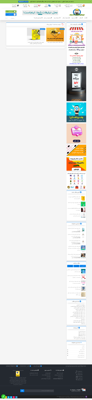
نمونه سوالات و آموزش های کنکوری (79, 322)
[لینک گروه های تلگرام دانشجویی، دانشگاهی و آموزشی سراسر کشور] (83, 271)
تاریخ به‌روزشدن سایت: (82, 338)
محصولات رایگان (65, 18)
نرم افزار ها (83, 319)
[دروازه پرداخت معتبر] (18, 376)
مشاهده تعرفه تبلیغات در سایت (46, 375)
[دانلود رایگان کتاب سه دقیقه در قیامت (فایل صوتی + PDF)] (83, 294)
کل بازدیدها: (83, 335)
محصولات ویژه (56, 18)
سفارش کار (25, 5)
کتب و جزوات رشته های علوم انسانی (79, 312)
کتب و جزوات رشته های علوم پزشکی (79, 315)
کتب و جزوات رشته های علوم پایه (79, 313)
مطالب (80, 18)
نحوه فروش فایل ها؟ (37, 18)
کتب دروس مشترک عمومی (80, 310)
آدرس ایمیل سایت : (60, 376)
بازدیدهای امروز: (82, 333)
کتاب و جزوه (74, 18)
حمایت (46, 5)
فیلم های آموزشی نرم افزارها (80, 309)
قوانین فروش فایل (47, 373)
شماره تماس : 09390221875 (23, 1)
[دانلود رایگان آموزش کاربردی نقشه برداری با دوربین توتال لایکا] (83, 288)
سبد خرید (9, 11)
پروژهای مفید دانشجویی (81, 305)
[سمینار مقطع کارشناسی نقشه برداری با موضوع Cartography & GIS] (83, 241)
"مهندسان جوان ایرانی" (73, 366)
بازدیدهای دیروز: (82, 334)
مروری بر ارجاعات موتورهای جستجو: (79, 337)
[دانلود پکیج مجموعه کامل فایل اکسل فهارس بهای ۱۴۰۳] (83, 229)
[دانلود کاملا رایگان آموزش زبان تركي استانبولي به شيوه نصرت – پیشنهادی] (83, 277)
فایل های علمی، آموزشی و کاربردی (79, 308)
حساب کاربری (11, 14)
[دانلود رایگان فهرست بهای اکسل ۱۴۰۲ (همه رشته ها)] (83, 204)
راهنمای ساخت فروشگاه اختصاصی (45, 378)
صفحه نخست (79, 5)
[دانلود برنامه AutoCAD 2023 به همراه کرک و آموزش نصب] (83, 209)
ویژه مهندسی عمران (47, 18)
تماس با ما (14, 5)
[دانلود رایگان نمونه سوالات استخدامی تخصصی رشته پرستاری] (83, 215)
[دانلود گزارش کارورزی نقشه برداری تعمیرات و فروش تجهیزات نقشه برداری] (83, 235)
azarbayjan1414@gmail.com (58, 378)
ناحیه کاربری (67, 5)
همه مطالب (83, 323)
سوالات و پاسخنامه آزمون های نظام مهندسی (78, 306)
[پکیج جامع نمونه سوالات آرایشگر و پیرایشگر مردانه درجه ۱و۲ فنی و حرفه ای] (83, 255)
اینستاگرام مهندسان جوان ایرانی (59, 375)
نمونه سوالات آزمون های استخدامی (79, 320)
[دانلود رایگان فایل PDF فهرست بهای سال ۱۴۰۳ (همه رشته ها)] (83, 198)
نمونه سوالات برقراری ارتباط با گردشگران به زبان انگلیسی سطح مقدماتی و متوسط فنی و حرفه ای (74, 248)
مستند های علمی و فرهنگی (80, 318)
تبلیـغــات (36, 5)
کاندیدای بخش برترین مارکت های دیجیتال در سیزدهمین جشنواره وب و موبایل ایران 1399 (70, 397)
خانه (85, 18)
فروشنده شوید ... (48, 376)
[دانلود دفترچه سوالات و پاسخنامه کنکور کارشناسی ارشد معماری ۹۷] (83, 282)
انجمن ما (56, 5)
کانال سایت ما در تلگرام (60, 373)
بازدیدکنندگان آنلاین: (82, 331)
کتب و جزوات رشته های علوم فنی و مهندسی (77, 316)
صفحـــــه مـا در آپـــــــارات (34, 375)
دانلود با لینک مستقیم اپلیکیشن (34, 373)
